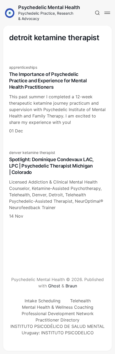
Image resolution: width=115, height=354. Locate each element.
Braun (71, 285)
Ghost (54, 285)
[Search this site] (97, 13)
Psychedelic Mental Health (49, 7)
